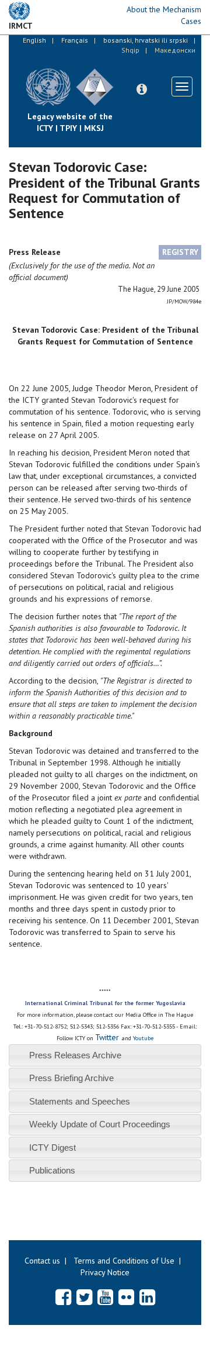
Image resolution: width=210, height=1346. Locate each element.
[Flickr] (126, 1297)
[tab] (105, 1055)
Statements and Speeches (79, 1101)
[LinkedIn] (147, 1297)
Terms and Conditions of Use (124, 1260)
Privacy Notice (105, 1272)
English (34, 40)
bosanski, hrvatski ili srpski (145, 40)
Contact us (42, 1260)
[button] (141, 89)
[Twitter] (84, 1297)
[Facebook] (63, 1297)
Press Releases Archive (75, 1055)
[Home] (122, 78)
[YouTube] (105, 1297)
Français (74, 40)
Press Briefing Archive (71, 1078)
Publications (52, 1170)
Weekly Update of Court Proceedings (99, 1124)
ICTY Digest (52, 1147)
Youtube (143, 1038)
